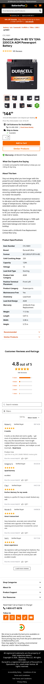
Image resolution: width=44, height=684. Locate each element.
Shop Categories (10, 582)
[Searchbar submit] (40, 11)
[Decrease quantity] (8, 138)
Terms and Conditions (22, 675)
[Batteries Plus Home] (19, 5)
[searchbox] (24, 404)
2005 (37, 27)
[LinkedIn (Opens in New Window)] (18, 617)
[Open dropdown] (36, 118)
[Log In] (35, 5)
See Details (30, 21)
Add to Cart (21, 143)
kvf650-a (25, 27)
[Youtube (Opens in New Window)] (31, 617)
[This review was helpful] (22, 458)
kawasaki (17, 27)
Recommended (10, 332)
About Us (7, 587)
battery (6, 27)
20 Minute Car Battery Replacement (22, 1)
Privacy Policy (22, 682)
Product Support (10, 592)
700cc (32, 27)
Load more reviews (22, 568)
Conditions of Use (29, 672)
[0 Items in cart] (40, 5)
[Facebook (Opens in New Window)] (6, 617)
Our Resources (9, 597)
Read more (17, 448)
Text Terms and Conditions (22, 679)
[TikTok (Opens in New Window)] (24, 617)
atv (11, 27)
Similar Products (21, 148)
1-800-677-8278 (14, 608)
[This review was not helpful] (26, 458)
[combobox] (31, 418)
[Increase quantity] (8, 136)
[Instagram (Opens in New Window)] (12, 617)
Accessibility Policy (14, 672)
